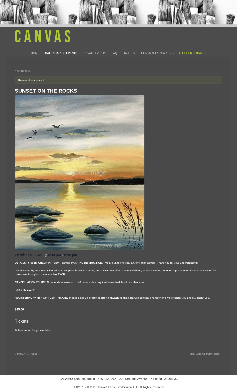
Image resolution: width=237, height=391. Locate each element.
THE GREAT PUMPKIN (205, 353)
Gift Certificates (192, 53)
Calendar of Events (61, 53)
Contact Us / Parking (157, 53)
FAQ (114, 53)
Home (35, 53)
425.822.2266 (107, 379)
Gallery (129, 53)
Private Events (94, 53)
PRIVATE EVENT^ (27, 353)
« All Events (22, 70)
